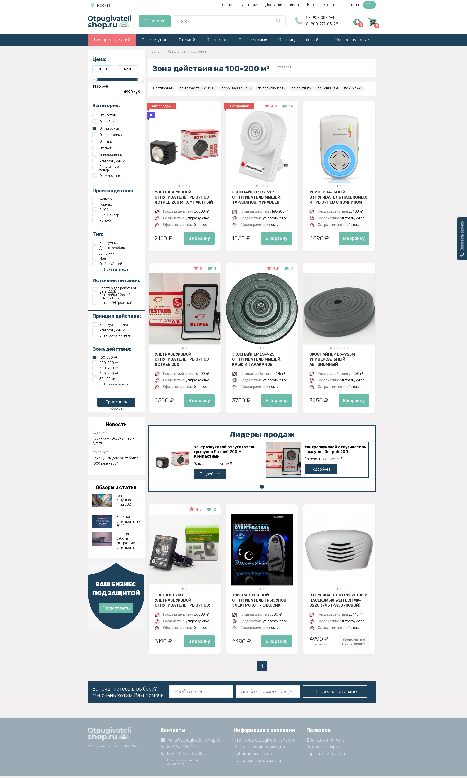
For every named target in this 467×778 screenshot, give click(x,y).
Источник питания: (116, 280)
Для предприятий (111, 40)
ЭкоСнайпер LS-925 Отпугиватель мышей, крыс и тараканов (256, 359)
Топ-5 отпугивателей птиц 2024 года (128, 502)
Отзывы (360, 4)
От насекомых (253, 40)
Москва (103, 5)
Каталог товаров (323, 747)
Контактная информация (259, 747)
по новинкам (327, 88)
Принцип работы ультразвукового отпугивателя (128, 541)
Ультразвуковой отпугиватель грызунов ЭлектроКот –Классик (259, 600)
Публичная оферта (253, 754)
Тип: (97, 234)
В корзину (199, 238)
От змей (187, 40)
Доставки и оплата (282, 4)
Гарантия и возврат (326, 754)
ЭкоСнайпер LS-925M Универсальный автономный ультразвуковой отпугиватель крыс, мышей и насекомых (332, 359)
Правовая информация (257, 760)
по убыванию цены (236, 88)
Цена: (99, 59)
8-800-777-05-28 (322, 24)
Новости (116, 424)
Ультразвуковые (352, 40)
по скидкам (353, 88)
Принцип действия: (116, 316)
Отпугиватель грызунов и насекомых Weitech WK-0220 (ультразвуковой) (338, 600)
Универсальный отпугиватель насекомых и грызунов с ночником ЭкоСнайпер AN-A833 (338, 197)
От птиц (286, 40)
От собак (315, 40)
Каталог (158, 21)
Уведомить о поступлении (354, 641)
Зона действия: (112, 349)
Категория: (106, 105)
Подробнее (210, 474)
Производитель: (112, 190)
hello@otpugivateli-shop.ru (194, 740)
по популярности (271, 88)
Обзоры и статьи (116, 487)
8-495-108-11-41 (321, 17)
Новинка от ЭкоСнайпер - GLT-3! (113, 441)
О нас (227, 4)
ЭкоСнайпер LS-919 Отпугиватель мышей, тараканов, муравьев (256, 197)
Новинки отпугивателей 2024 (128, 521)
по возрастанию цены (197, 88)
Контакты (331, 4)
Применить (116, 402)
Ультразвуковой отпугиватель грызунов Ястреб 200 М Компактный (184, 197)
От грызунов (154, 40)
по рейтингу (301, 88)
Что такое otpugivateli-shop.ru (265, 740)
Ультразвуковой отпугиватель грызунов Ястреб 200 (182, 359)
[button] (179, 186)
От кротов (217, 40)
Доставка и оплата (325, 740)
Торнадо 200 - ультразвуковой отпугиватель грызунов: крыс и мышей (182, 600)
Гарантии (248, 4)
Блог (311, 4)
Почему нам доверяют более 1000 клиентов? (115, 461)
